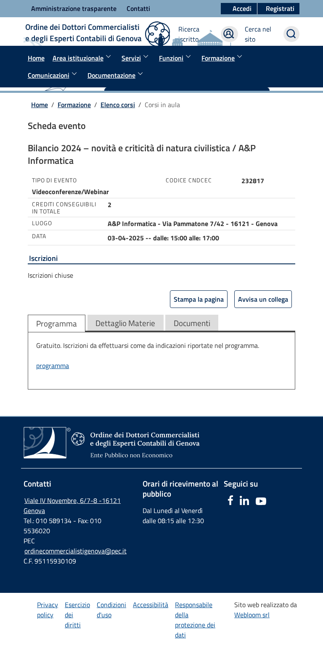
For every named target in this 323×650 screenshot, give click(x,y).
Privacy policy (47, 610)
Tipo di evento (54, 180)
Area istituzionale (78, 58)
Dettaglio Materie (125, 323)
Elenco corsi (118, 105)
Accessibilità (150, 605)
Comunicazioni (48, 75)
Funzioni (171, 58)
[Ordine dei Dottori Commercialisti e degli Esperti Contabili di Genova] (127, 464)
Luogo (42, 223)
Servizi (131, 58)
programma (52, 366)
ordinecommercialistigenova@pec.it (75, 551)
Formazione (218, 58)
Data (39, 236)
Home (36, 58)
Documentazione (111, 75)
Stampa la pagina (199, 299)
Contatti (138, 8)
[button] (278, 9)
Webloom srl (252, 615)
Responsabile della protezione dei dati (195, 620)
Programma (56, 323)
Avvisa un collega (263, 299)
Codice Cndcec (189, 180)
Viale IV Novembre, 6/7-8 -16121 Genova (72, 505)
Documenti (192, 323)
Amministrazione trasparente (73, 8)
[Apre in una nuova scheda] (230, 502)
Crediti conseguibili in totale (64, 208)
